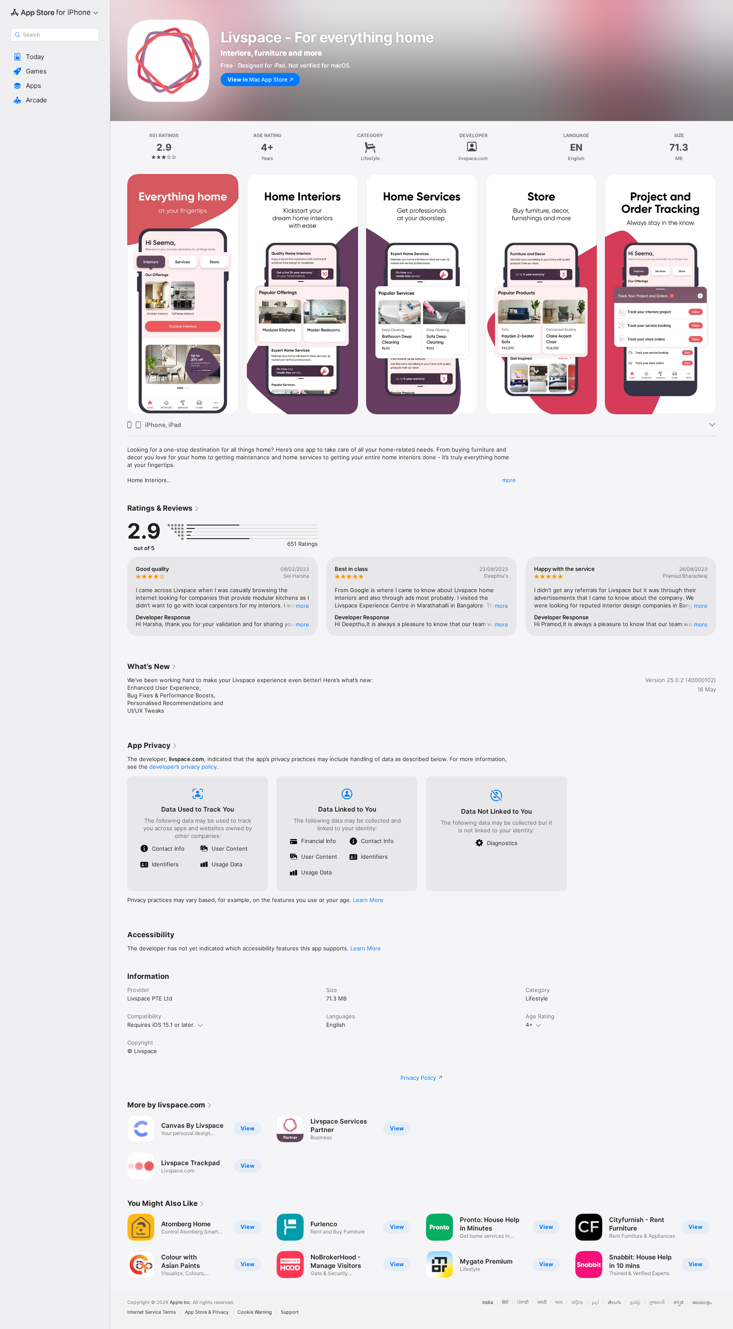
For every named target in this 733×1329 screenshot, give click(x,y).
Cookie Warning (255, 1312)
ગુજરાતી (657, 1302)
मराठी (541, 1302)
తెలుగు (614, 1302)
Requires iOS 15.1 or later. (161, 1024)
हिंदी (505, 1302)
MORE (302, 605)
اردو (595, 1302)
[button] (55, 57)
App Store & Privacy (207, 1312)
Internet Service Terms (151, 1312)
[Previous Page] (119, 294)
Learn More (368, 899)
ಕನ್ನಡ (678, 1302)
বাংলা (558, 1302)
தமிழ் (635, 1302)
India (487, 1302)
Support (290, 1312)
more (509, 480)
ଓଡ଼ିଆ (577, 1302)
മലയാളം (702, 1302)
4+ (529, 1024)
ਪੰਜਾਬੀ (523, 1302)
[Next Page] (724, 294)
